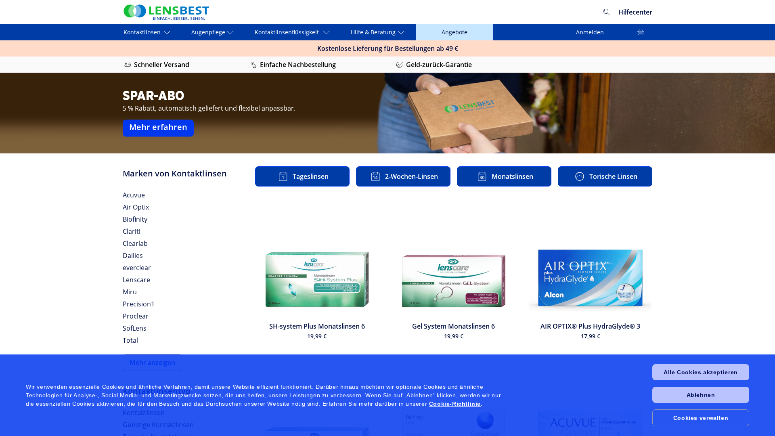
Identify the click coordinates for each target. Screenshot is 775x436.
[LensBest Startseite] (166, 12)
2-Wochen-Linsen (411, 176)
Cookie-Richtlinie (455, 403)
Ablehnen (701, 395)
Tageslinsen (311, 176)
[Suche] (607, 12)
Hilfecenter (635, 12)
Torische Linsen (613, 176)
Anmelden (572, 32)
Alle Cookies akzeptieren (700, 372)
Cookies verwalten (700, 418)
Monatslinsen (512, 176)
